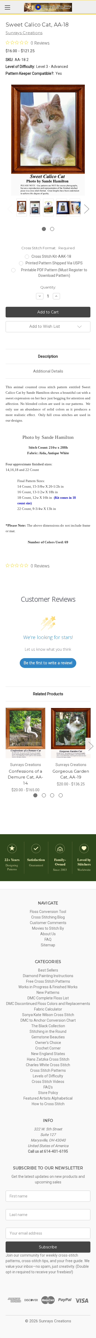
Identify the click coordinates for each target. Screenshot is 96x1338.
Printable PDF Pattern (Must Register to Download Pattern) (54, 273)
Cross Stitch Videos (48, 1081)
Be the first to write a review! (48, 662)
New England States (48, 1054)
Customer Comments (48, 923)
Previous (9, 208)
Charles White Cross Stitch (48, 1065)
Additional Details (48, 371)
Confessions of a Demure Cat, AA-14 (25, 777)
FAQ (48, 939)
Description (48, 356)
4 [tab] (61, 795)
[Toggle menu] (7, 7)
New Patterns (48, 992)
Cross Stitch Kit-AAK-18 (51, 256)
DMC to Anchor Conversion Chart (48, 1020)
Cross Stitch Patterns (48, 1070)
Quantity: (48, 287)
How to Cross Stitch (48, 1104)
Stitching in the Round (48, 1031)
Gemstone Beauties (48, 1037)
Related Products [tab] (48, 694)
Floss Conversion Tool (48, 912)
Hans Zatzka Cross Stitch (48, 1059)
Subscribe (48, 1247)
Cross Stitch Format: (48, 248)
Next (86, 208)
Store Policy (48, 1093)
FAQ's (48, 1087)
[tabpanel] (21, 208)
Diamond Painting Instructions (48, 976)
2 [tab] (52, 229)
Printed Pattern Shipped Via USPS (54, 263)
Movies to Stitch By (48, 928)
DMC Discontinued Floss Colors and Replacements (48, 1004)
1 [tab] (44, 229)
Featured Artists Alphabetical (48, 1098)
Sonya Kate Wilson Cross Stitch (48, 1015)
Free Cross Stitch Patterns (48, 981)
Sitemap (48, 945)
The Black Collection (48, 1026)
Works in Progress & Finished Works (48, 987)
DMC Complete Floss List (48, 998)
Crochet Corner (48, 1048)
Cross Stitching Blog (48, 917)
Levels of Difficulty (48, 1076)
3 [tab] (52, 795)
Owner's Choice (48, 1042)
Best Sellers (48, 970)
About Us (48, 934)
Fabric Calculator (48, 1009)
